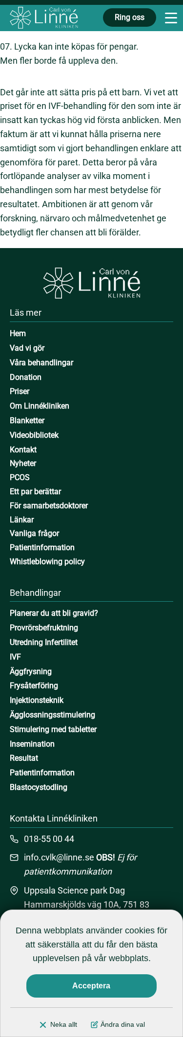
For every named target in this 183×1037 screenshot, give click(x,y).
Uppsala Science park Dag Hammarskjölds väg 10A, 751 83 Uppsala (86, 904)
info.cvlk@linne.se (59, 857)
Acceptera (91, 986)
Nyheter (23, 463)
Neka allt (63, 1024)
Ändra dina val (123, 1024)
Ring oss (129, 17)
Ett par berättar (35, 491)
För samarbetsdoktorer (49, 505)
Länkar (22, 519)
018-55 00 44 (49, 839)
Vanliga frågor (34, 533)
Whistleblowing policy (47, 561)
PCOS (20, 477)
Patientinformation (42, 547)
